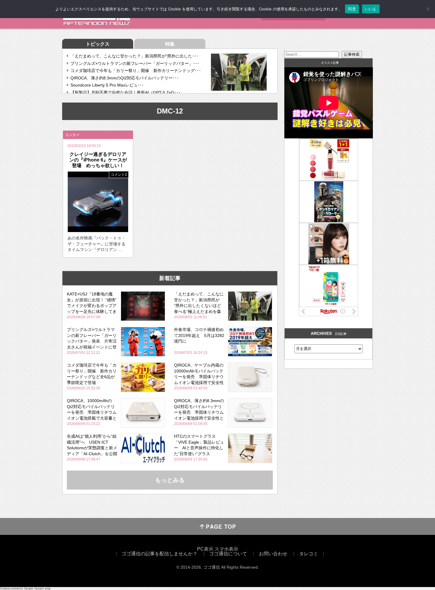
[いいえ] (428, 9)
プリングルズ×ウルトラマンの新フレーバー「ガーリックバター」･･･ (134, 63)
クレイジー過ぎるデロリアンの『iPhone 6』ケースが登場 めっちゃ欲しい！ (98, 160)
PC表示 (205, 548)
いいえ (371, 9)
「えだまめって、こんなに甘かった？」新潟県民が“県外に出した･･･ (134, 56)
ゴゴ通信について (228, 553)
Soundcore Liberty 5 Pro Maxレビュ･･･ (107, 85)
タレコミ (308, 553)
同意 (352, 9)
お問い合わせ (273, 553)
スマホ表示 (226, 548)
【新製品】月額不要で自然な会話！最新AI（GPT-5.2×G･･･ (125, 92)
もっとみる (170, 480)
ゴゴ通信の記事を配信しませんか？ (159, 553)
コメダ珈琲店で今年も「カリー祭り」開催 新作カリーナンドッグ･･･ (135, 70)
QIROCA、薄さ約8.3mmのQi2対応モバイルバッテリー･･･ (124, 78)
